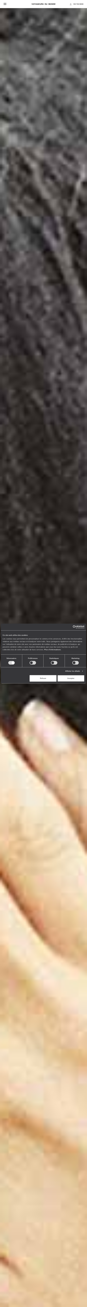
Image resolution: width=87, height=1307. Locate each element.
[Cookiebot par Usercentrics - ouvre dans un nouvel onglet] (74, 627)
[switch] (33, 663)
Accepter (70, 678)
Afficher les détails (72, 671)
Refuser (43, 678)
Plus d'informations (52, 650)
